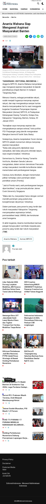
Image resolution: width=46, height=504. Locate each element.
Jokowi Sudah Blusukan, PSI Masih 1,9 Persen (14, 409)
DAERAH (24, 9)
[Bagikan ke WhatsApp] (38, 36)
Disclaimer (6, 463)
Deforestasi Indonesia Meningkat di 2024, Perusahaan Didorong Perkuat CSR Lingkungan (33, 320)
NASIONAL (14, 9)
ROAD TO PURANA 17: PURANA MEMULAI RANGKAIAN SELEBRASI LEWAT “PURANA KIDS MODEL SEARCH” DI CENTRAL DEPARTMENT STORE (15, 422)
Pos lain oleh (17, 249)
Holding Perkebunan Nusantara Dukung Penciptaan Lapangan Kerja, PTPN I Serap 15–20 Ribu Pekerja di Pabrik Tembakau (15, 435)
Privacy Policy (7, 459)
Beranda (5, 17)
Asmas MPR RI (26, 239)
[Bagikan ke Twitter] (34, 36)
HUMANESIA (35, 9)
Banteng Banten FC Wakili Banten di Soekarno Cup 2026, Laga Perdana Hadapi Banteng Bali (14, 384)
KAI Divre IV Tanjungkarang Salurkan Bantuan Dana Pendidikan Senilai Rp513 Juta (33, 356)
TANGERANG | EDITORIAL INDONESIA (19, 81)
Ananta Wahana (10, 239)
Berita (13, 17)
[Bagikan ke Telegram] (42, 36)
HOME (4, 9)
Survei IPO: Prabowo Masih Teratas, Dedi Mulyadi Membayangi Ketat (14, 397)
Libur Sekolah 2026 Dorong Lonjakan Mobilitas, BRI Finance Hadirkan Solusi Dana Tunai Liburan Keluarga (11, 287)
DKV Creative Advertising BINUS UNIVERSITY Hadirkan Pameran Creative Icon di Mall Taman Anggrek (33, 287)
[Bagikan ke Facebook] (31, 36)
